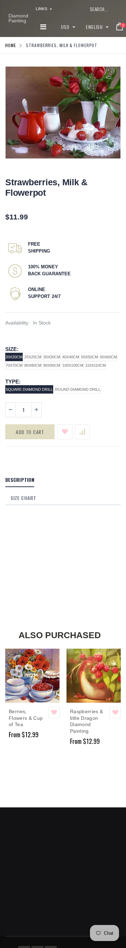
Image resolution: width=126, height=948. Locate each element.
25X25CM (32, 357)
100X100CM (72, 365)
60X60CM (108, 357)
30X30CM (51, 357)
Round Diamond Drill (77, 389)
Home (10, 45)
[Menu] (43, 27)
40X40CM (70, 357)
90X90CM (51, 365)
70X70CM (14, 365)
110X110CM (95, 365)
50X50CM (89, 357)
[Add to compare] (82, 431)
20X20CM (14, 357)
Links (41, 9)
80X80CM (32, 365)
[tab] (19, 480)
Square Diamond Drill (29, 389)
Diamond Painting (18, 18)
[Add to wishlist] (64, 431)
